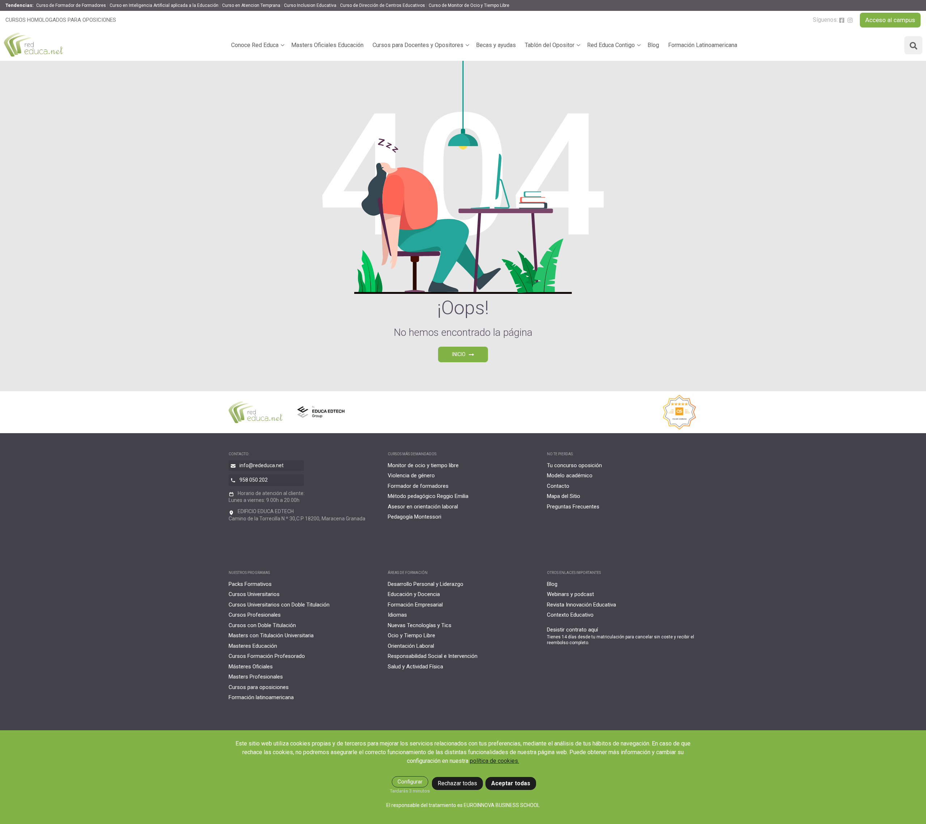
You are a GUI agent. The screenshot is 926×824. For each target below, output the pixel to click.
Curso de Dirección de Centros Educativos (382, 5)
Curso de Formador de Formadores (71, 5)
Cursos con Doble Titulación (262, 625)
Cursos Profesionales (255, 615)
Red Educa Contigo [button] (611, 45)
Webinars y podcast (570, 594)
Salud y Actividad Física (415, 666)
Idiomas (397, 615)
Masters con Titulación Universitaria (271, 635)
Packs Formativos (250, 584)
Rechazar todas (457, 783)
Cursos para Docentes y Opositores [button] (418, 45)
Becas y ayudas (496, 45)
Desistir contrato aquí (572, 629)
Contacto (558, 486)
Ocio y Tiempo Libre (411, 635)
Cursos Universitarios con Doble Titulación (279, 604)
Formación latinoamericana (261, 697)
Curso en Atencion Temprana (251, 5)
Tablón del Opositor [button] (549, 45)
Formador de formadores (418, 486)
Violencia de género (411, 475)
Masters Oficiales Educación (327, 45)
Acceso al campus (890, 20)
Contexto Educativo (570, 615)
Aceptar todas (510, 783)
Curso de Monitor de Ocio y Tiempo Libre (469, 5)
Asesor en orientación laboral (423, 506)
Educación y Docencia (414, 594)
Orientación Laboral (411, 646)
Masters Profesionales (256, 676)
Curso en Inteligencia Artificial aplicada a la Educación (164, 5)
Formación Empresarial (415, 604)
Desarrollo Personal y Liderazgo (425, 584)
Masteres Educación (253, 646)
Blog (653, 45)
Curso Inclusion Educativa (310, 5)
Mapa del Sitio (563, 496)
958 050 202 (253, 480)
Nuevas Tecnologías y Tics (419, 625)
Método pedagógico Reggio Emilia (428, 496)
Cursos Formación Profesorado (267, 656)
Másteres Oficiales (251, 666)
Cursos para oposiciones (259, 687)
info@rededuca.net (261, 465)
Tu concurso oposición (574, 465)
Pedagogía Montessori (414, 517)
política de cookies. (494, 760)
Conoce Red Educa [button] (255, 45)
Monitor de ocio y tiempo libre (423, 465)
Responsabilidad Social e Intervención (432, 656)
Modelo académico (569, 475)
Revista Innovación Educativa (581, 604)
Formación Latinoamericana (702, 45)
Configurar (410, 781)
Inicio (459, 354)
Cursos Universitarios (254, 594)
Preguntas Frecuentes (573, 506)
